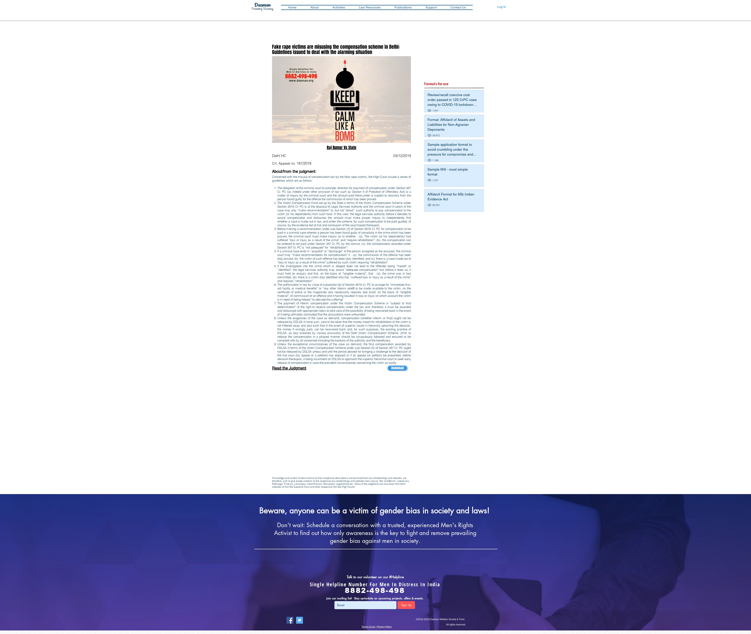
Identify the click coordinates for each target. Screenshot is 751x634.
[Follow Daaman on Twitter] (299, 620)
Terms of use (368, 626)
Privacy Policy (384, 626)
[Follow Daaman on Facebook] (290, 620)
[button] (338, 7)
